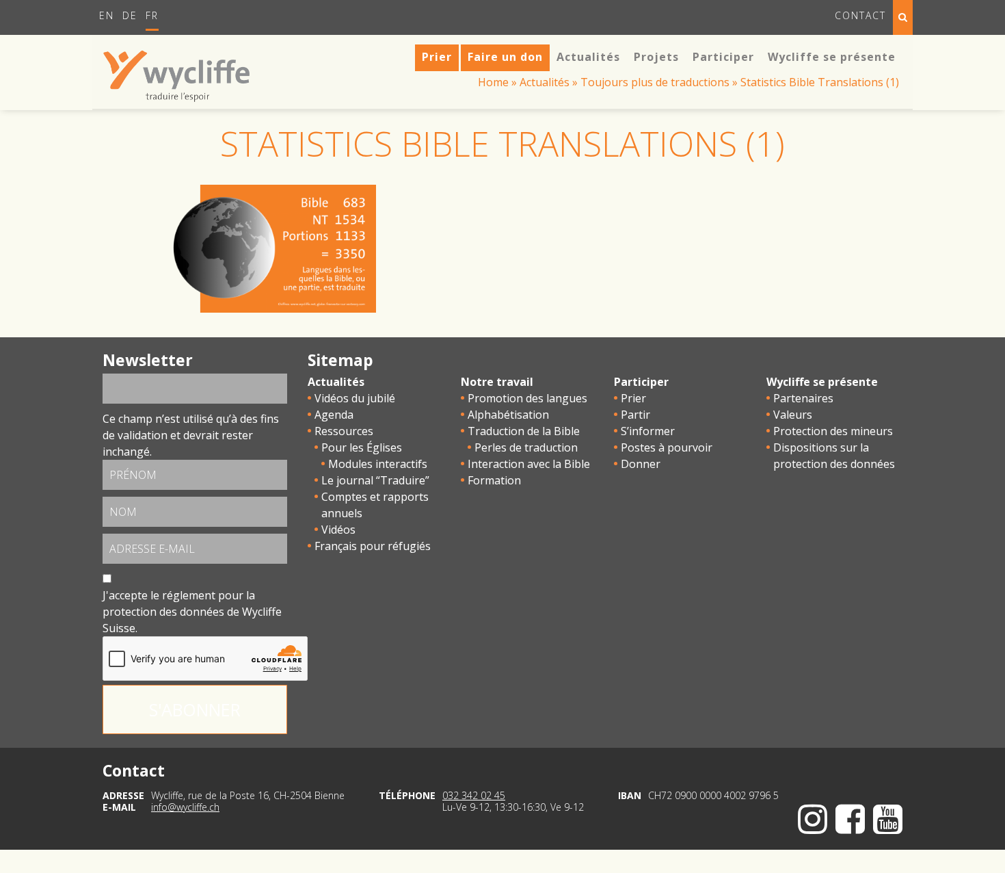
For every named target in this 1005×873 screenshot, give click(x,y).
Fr (152, 15)
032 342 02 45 (473, 795)
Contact (860, 15)
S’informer (648, 431)
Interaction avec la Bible (529, 463)
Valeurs (792, 414)
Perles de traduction (526, 447)
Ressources (343, 431)
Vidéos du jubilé (354, 398)
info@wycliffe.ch (185, 806)
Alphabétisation (508, 414)
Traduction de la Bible (524, 431)
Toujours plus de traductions (654, 82)
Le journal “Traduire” (375, 480)
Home (493, 82)
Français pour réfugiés (372, 545)
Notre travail (497, 381)
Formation (494, 480)
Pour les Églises (361, 447)
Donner (640, 463)
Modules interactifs (377, 463)
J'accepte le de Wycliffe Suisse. (192, 612)
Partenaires (803, 398)
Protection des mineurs (833, 431)
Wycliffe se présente (822, 381)
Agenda (333, 414)
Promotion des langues (527, 398)
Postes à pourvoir (666, 447)
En (106, 15)
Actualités (545, 82)
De (129, 15)
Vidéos (338, 529)
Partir (635, 414)
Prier (633, 398)
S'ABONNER (195, 709)
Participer (641, 381)
